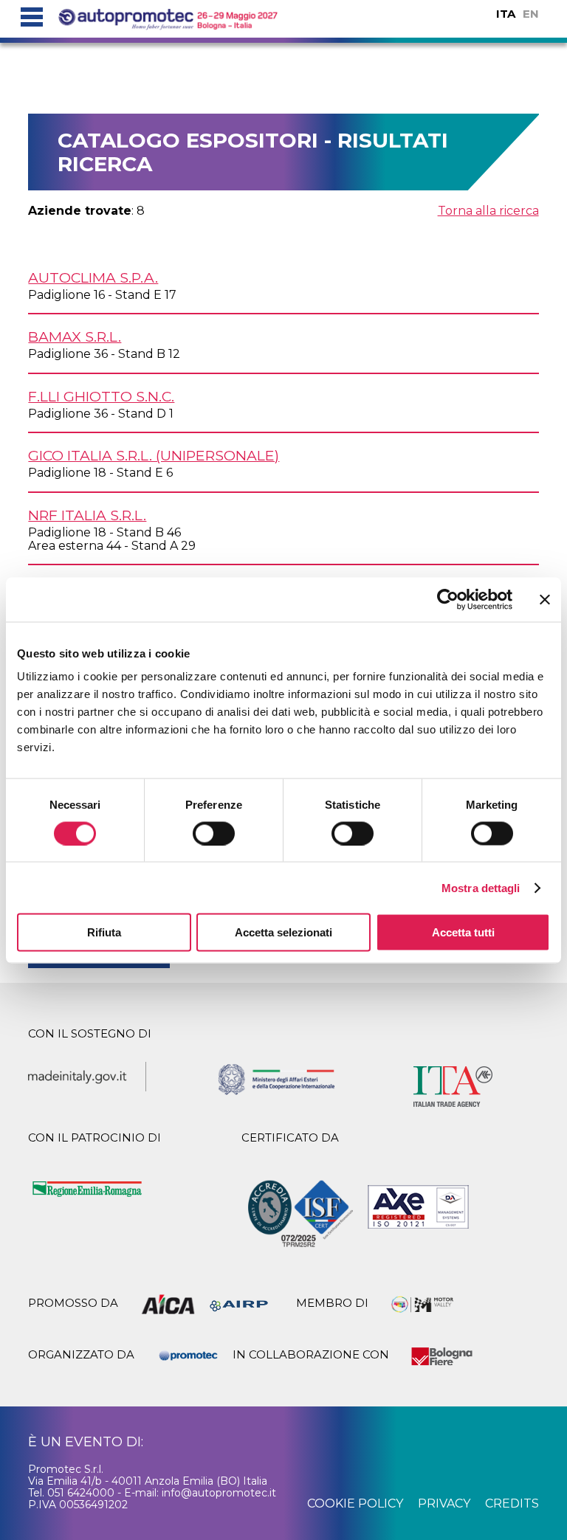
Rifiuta (104, 932)
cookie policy (355, 1503)
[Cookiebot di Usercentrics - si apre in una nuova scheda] (447, 599)
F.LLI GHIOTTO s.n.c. (101, 396)
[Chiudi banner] (545, 599)
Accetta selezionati (283, 932)
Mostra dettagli (480, 887)
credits (512, 1503)
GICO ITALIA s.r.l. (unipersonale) (153, 455)
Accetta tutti (463, 932)
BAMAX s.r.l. (74, 336)
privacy (444, 1503)
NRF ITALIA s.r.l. (87, 515)
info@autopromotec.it (219, 1492)
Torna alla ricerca (488, 211)
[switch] (214, 833)
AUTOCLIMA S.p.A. (93, 277)
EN (531, 14)
